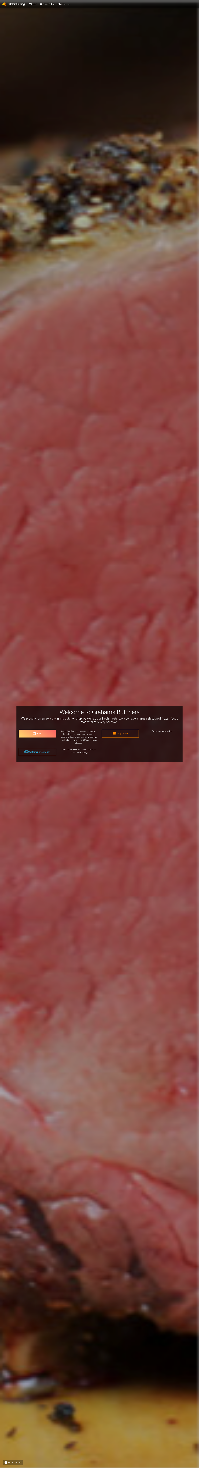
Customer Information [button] (39, 752)
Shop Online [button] (122, 733)
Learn (34, 4)
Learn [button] (39, 733)
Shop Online (49, 4)
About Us (64, 4)
